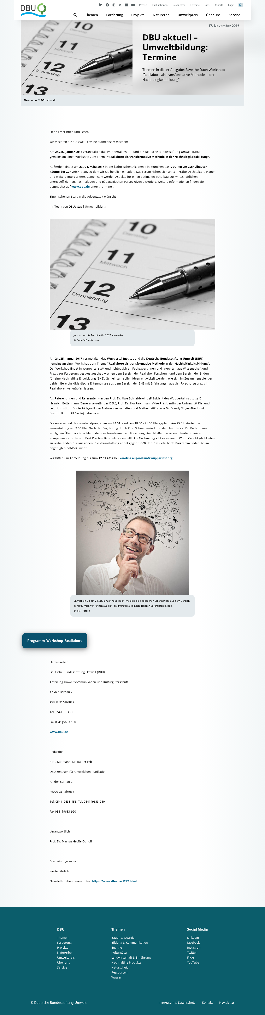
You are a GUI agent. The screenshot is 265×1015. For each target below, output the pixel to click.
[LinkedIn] (101, 5)
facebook (193, 942)
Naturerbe (161, 15)
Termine (195, 5)
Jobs (207, 5)
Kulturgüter (119, 952)
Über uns (213, 15)
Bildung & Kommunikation (129, 942)
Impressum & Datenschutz (177, 1002)
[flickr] (126, 5)
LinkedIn (193, 938)
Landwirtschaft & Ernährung (131, 957)
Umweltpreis (188, 15)
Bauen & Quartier (123, 938)
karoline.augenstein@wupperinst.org (145, 458)
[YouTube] (133, 5)
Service (234, 15)
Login (231, 5)
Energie (116, 947)
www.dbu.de (80, 187)
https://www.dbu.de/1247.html (114, 881)
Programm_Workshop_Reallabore (54, 640)
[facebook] (107, 5)
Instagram (194, 947)
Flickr (190, 957)
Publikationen (159, 5)
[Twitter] (120, 5)
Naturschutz (120, 967)
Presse (143, 5)
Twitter (192, 952)
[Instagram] (114, 5)
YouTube (193, 962)
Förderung (114, 15)
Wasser (116, 977)
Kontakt (218, 5)
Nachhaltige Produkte (126, 962)
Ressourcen (119, 972)
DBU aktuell (48, 100)
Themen (91, 15)
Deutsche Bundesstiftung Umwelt (60, 1002)
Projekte (138, 15)
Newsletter (178, 5)
